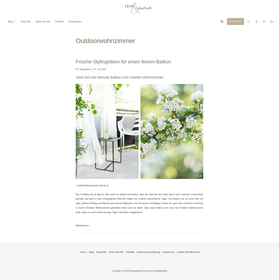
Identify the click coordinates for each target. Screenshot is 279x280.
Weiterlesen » (83, 225)
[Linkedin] (271, 21)
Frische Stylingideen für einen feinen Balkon (123, 61)
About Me (26, 21)
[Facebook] (256, 21)
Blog (91, 252)
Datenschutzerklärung (148, 252)
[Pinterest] (264, 21)
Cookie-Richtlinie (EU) (188, 252)
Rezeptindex (75, 21)
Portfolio (59, 21)
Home (83, 252)
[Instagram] (248, 21)
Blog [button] (10, 21)
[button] (14, 21)
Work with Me (43, 21)
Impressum (168, 252)
